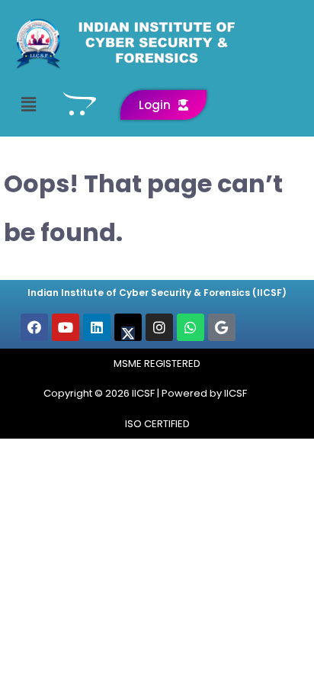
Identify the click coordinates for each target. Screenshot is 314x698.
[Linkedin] (97, 327)
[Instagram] (159, 327)
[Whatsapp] (190, 327)
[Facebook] (34, 327)
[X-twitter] (128, 327)
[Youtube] (65, 327)
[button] (28, 104)
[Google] (222, 327)
